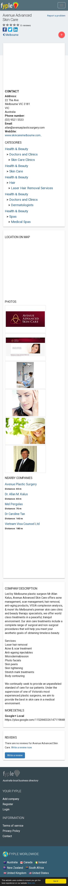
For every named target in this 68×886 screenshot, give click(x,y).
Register (8, 804)
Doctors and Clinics (23, 154)
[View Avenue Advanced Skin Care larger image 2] (25, 346)
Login (6, 809)
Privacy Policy (11, 831)
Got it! (55, 881)
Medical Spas (21, 222)
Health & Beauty (16, 149)
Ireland (42, 862)
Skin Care (16, 171)
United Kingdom (16, 873)
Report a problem (56, 15)
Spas (13, 217)
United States (40, 873)
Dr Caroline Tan (15, 514)
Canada (27, 862)
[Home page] (9, 5)
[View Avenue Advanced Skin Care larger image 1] (25, 319)
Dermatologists (22, 205)
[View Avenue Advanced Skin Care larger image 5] (25, 430)
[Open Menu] (61, 5)
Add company (11, 799)
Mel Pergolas (14, 504)
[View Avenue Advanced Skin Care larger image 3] (25, 374)
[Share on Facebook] (5, 29)
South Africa (36, 867)
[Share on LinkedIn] (15, 29)
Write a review (15, 755)
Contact (7, 836)
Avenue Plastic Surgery (21, 484)
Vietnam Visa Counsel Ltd (22, 524)
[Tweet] (10, 29)
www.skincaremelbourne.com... (23, 135)
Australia (12, 862)
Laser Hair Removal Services (32, 188)
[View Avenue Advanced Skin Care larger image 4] (25, 402)
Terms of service (13, 825)
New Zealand (14, 867)
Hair (12, 183)
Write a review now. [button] (21, 747)
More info (31, 883)
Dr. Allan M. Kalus (16, 494)
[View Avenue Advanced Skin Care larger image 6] (25, 458)
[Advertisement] (31, 67)
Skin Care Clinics (23, 160)
